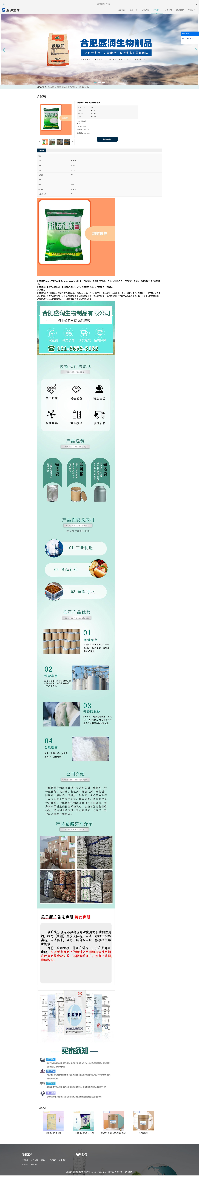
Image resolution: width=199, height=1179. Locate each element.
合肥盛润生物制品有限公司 (74, 1172)
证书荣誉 (168, 10)
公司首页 (122, 10)
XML (104, 1172)
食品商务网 (128, 1172)
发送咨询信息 (107, 139)
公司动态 (145, 10)
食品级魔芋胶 (143, 1133)
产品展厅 (157, 10)
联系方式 (180, 10)
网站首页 (51, 87)
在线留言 (191, 10)
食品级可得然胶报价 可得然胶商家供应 (113, 1133)
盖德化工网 (118, 1172)
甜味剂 (64, 87)
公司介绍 (133, 10)
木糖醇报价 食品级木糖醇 (53, 1133)
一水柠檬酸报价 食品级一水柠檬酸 (83, 1133)
